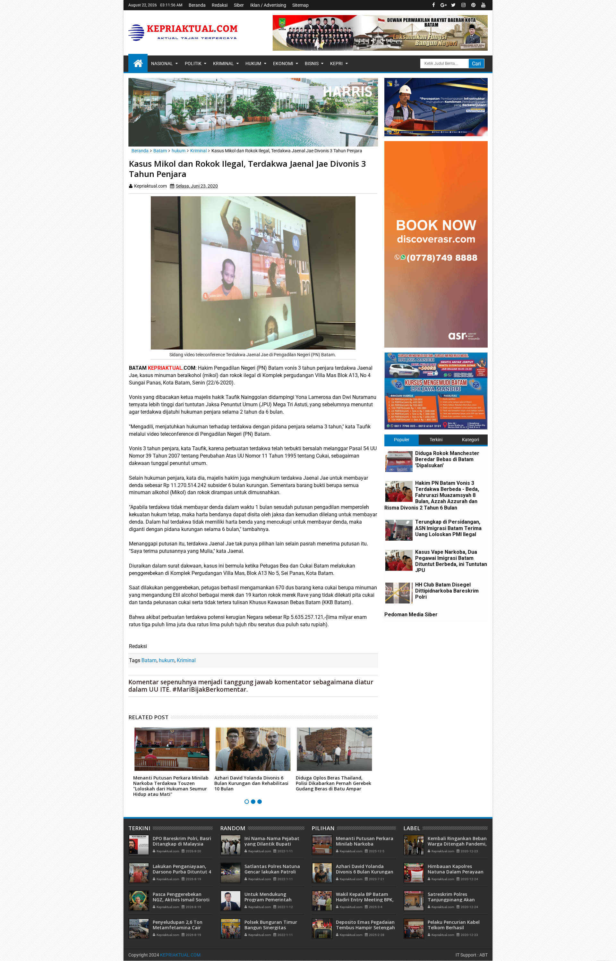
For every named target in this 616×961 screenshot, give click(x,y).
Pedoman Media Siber (411, 614)
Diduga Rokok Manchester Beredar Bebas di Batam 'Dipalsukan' (447, 459)
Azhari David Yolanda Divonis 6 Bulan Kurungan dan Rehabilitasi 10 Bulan (251, 783)
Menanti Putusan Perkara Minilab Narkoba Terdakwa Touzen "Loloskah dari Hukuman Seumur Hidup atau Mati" (171, 786)
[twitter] (453, 5)
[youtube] (483, 5)
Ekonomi (283, 63)
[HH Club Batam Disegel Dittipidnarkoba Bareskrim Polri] (399, 593)
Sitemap (300, 5)
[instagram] (463, 5)
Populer (401, 439)
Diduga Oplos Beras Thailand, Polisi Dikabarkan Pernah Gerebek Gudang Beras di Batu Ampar (333, 783)
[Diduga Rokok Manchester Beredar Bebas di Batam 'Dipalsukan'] (399, 461)
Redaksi (219, 5)
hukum (167, 660)
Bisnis (312, 63)
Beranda (197, 5)
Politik (193, 63)
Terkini (436, 439)
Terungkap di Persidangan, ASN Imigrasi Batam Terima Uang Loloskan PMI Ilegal (448, 528)
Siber (239, 5)
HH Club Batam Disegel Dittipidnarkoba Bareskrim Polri (447, 591)
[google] (443, 5)
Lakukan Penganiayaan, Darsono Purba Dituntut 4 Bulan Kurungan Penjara (182, 871)
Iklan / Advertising (268, 5)
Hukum (253, 63)
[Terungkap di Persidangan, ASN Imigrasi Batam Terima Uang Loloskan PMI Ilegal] (399, 530)
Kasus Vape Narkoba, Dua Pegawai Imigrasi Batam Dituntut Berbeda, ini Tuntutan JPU (451, 561)
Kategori (470, 439)
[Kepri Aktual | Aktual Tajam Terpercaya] (138, 63)
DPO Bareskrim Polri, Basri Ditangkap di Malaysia (182, 841)
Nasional (162, 63)
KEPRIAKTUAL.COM (180, 954)
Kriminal (223, 63)
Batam (149, 660)
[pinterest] (473, 5)
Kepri (336, 63)
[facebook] (433, 5)
